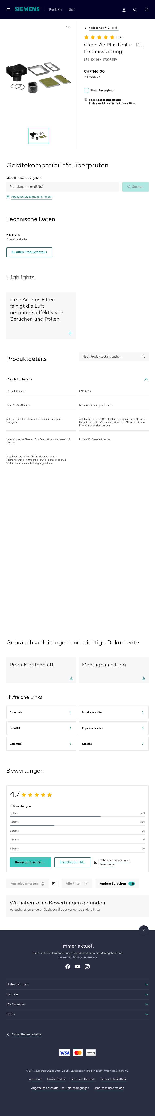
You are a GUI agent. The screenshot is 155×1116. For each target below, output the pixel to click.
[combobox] (63, 186)
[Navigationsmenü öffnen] (8, 10)
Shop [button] (71, 10)
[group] (38, 136)
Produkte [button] (55, 10)
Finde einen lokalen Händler (104, 103)
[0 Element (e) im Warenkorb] (146, 10)
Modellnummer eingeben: (24, 178)
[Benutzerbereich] (124, 10)
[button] (38, 77)
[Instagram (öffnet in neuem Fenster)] (87, 967)
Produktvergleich (103, 90)
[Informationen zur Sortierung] (53, 883)
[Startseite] (27, 9)
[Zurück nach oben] (144, 930)
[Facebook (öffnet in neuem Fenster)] (67, 967)
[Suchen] (135, 10)
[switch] (131, 884)
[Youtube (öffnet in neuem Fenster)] (77, 967)
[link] (109, 101)
